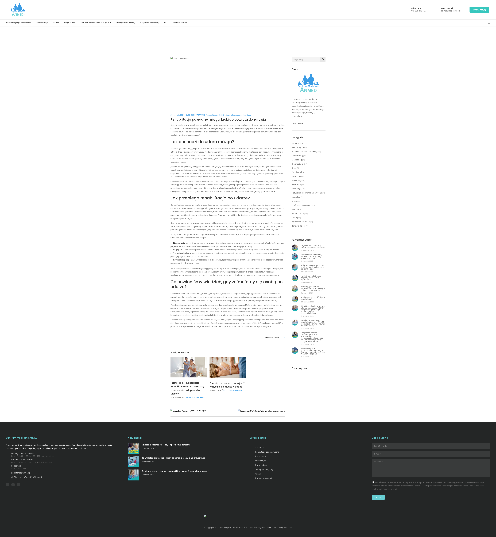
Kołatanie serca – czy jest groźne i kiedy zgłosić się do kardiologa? (312, 267)
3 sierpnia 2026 (307, 293)
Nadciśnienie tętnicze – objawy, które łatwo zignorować (311, 278)
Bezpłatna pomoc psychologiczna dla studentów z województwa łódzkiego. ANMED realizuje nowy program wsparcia (312, 337)
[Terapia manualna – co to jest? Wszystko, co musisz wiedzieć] (228, 367)
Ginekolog (296, 180)
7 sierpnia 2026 (307, 272)
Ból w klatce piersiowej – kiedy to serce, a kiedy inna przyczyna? (312, 256)
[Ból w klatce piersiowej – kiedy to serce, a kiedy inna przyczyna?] (295, 256)
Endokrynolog (298, 172)
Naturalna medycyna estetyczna (307, 192)
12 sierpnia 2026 (307, 261)
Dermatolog (297, 155)
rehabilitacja (212, 115)
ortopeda (296, 201)
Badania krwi (298, 143)
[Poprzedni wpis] (181, 411)
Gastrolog (296, 176)
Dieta (294, 168)
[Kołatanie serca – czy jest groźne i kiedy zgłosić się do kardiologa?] (295, 267)
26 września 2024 (177, 115)
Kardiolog (296, 188)
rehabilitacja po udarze (227, 115)
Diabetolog (297, 159)
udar (239, 115)
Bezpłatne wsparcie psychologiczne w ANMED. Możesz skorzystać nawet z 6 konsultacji (313, 323)
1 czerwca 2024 (215, 390)
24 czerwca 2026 (307, 302)
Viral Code (288, 527)
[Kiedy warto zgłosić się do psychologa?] (295, 299)
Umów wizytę (479, 9)
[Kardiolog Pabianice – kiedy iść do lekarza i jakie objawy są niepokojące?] (295, 288)
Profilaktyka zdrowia (301, 205)
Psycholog (296, 209)
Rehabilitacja (298, 213)
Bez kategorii (298, 147)
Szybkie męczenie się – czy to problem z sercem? (313, 246)
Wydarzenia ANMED (301, 221)
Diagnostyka (297, 164)
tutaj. (395, 489)
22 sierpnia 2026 (307, 250)
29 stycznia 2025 (177, 397)
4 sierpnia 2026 (307, 282)
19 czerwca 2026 (307, 316)
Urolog (295, 217)
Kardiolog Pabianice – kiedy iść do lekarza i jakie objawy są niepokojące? (313, 288)
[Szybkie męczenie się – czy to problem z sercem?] (295, 247)
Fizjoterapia (179, 243)
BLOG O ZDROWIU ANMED (195, 115)
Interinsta (296, 184)
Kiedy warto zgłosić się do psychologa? (313, 298)
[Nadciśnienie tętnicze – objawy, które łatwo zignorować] (295, 278)
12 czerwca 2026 (307, 357)
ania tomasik (273, 337)
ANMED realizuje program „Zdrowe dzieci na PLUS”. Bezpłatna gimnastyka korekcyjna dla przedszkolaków (313, 309)
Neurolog (296, 197)
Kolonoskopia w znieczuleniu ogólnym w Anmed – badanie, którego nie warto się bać (313, 351)
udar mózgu (246, 115)
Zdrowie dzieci (298, 225)
